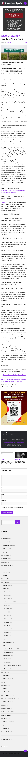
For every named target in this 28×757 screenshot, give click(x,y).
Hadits (6, 675)
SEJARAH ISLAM (7, 711)
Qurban (7, 628)
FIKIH (4, 582)
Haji (6, 605)
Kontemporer (9, 35)
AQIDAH (5, 558)
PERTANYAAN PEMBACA (9, 698)
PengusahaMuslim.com (8, 442)
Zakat (6, 639)
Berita (4, 562)
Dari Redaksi (7, 701)
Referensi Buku (8, 678)
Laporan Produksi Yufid (9, 682)
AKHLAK (5, 538)
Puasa (6, 625)
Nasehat (6, 548)
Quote (4, 705)
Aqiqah (7, 595)
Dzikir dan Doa (9, 601)
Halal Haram (7, 585)
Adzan (7, 591)
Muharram (8, 618)
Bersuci (7, 598)
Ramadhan (7, 668)
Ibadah (6, 588)
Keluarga (7, 662)
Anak (3, 35)
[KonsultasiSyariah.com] (14, 3)
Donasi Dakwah (7, 565)
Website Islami (6, 731)
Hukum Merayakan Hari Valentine (13, 381)
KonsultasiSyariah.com (19, 442)
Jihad (6, 612)
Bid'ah (5, 688)
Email (3, 494)
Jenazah (7, 608)
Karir (5, 728)
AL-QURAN (6, 555)
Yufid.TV (6, 444)
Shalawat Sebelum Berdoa (10, 375)
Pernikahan (17, 35)
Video (5, 575)
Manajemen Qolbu (9, 545)
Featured (5, 578)
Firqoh (6, 691)
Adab (5, 542)
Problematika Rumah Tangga (10, 36)
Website (3, 500)
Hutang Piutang (9, 652)
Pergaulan (6, 552)
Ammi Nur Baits (7, 433)
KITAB (4, 672)
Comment (4, 473)
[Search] (17, 522)
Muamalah (7, 645)
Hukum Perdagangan (10, 648)
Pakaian (7, 622)
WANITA (5, 718)
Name (3, 487)
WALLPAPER (6, 715)
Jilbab (5, 725)
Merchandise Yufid (7, 695)
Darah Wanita (7, 721)
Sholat (7, 632)
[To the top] (25, 751)
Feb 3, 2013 (8, 42)
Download (5, 569)
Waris (6, 635)
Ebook (5, 572)
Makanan (7, 615)
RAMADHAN (6, 708)
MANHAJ (5, 685)
